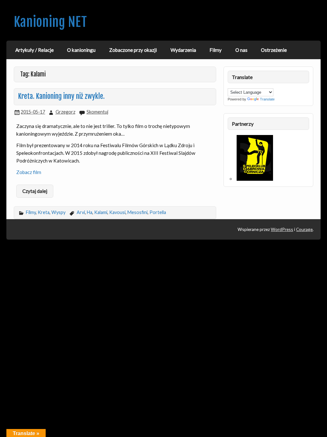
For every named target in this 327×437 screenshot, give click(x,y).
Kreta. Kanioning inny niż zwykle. (61, 96)
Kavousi (117, 212)
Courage (304, 229)
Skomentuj (97, 112)
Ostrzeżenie (274, 50)
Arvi (81, 212)
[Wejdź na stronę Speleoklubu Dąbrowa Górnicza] (255, 179)
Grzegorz (65, 112)
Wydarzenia (183, 50)
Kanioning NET (50, 22)
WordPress (282, 229)
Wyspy (58, 212)
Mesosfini (137, 212)
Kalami (100, 212)
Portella (157, 212)
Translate (267, 99)
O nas (241, 50)
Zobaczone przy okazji (133, 50)
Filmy (215, 50)
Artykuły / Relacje (34, 50)
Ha (89, 212)
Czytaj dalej (34, 191)
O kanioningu (81, 50)
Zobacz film (28, 172)
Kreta (43, 212)
